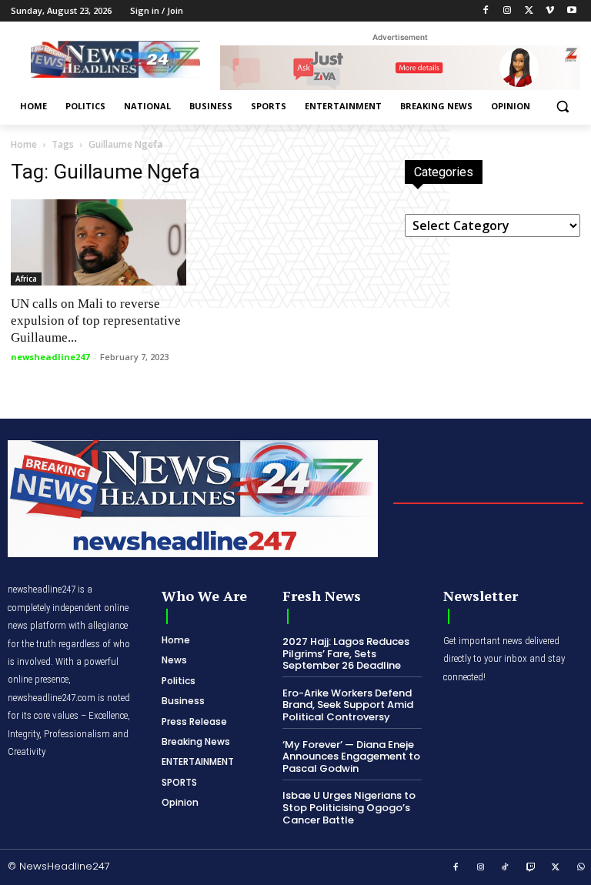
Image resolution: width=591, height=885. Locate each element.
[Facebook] (486, 11)
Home (24, 144)
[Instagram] (507, 11)
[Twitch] (531, 868)
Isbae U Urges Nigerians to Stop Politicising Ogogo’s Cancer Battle (349, 807)
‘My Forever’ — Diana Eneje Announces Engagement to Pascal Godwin (351, 756)
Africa (26, 278)
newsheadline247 (50, 356)
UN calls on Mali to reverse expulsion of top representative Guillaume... (96, 320)
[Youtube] (571, 11)
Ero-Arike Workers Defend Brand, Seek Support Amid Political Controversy (347, 705)
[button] (562, 106)
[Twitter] (529, 11)
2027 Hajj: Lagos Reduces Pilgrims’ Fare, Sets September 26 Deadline (345, 653)
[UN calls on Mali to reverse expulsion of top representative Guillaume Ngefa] (98, 242)
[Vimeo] (550, 11)
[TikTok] (505, 868)
